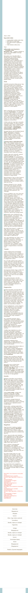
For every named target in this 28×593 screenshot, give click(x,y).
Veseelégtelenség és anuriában (11, 476)
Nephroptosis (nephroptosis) (10, 483)
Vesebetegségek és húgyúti (10, 480)
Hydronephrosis (7, 481)
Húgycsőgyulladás (8, 484)
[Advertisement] (14, 16)
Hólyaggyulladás (7, 485)
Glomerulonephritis (8, 479)
